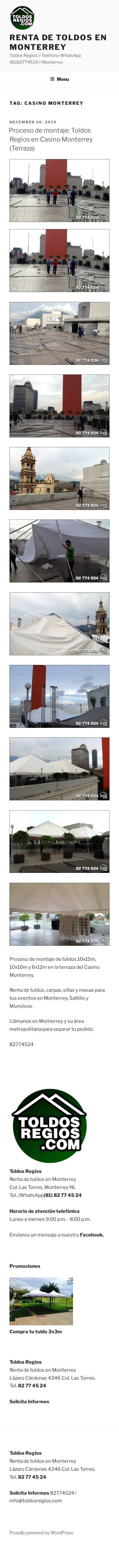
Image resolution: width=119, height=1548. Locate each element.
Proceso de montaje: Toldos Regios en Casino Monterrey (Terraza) (51, 139)
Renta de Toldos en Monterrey (58, 42)
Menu (63, 79)
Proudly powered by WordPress (41, 1532)
